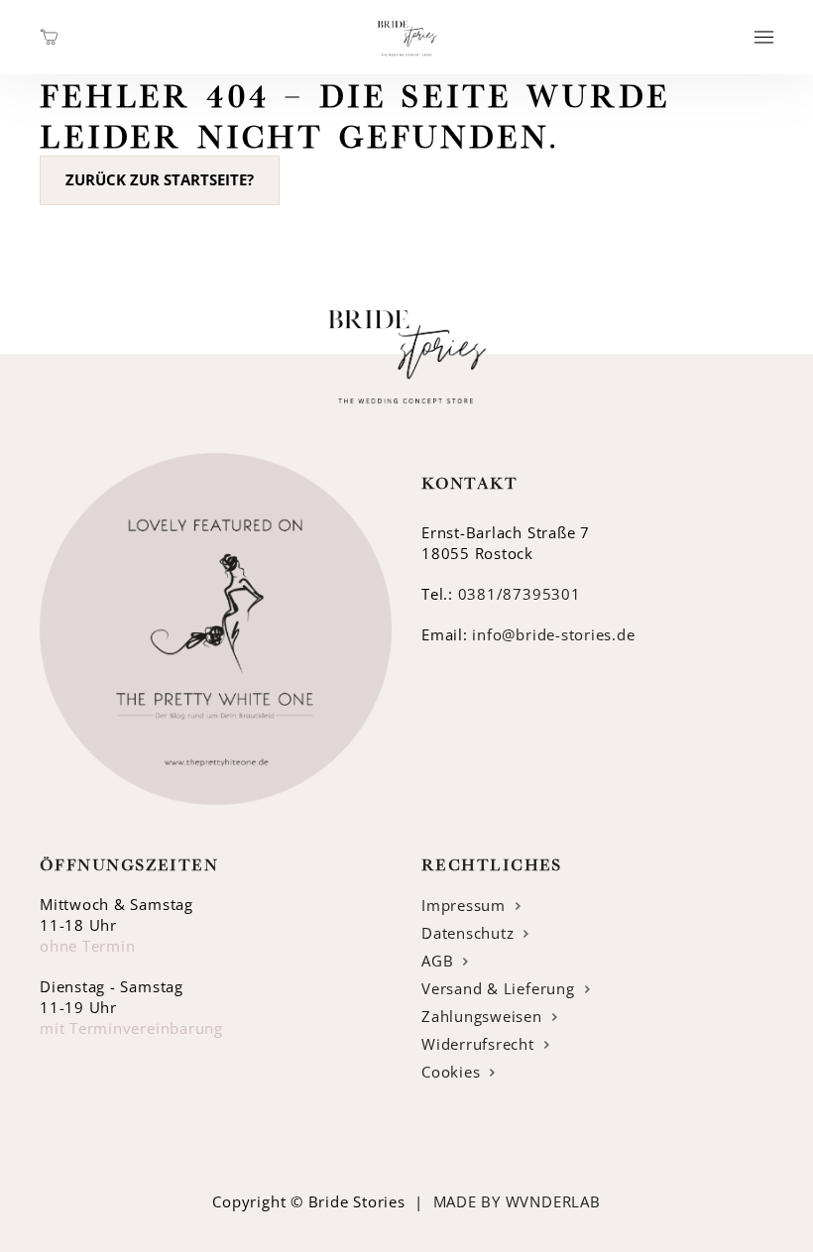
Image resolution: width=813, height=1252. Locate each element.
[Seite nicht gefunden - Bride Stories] (407, 63)
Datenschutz (467, 933)
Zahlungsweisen (481, 1016)
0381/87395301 (519, 594)
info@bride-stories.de (553, 635)
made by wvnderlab (517, 1202)
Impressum (463, 905)
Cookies (450, 1072)
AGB (437, 961)
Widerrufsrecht (477, 1044)
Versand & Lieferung (498, 988)
